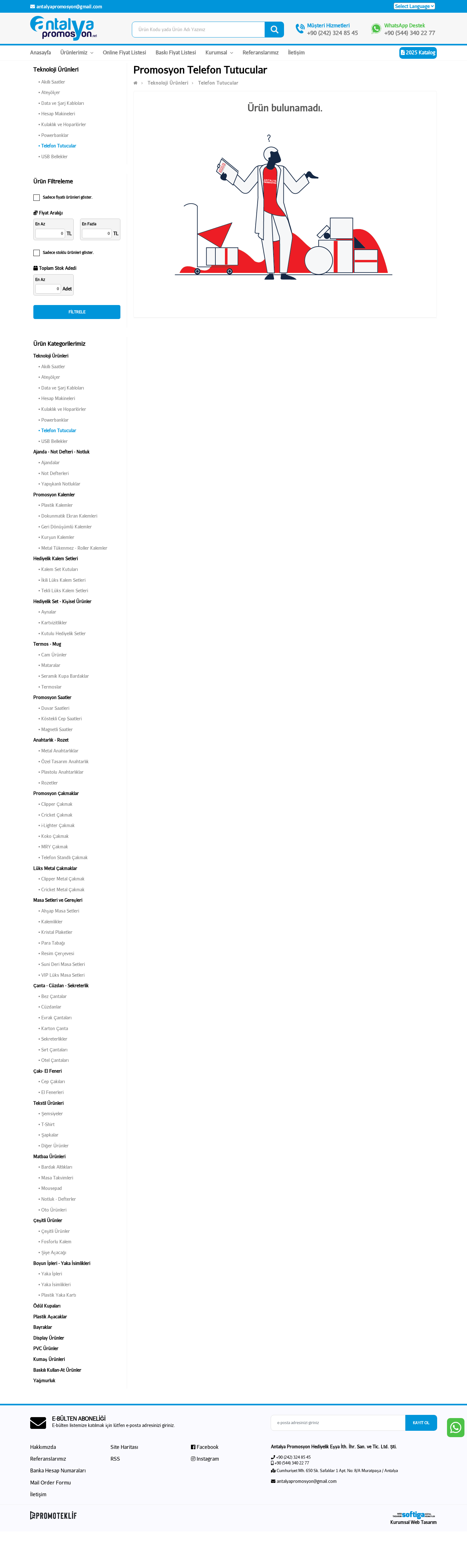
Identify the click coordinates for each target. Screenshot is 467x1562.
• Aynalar (44, 612)
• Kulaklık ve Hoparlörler (59, 124)
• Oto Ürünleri (49, 1209)
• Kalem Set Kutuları (55, 569)
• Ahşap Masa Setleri (56, 910)
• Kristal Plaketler (52, 932)
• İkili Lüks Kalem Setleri (59, 580)
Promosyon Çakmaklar (56, 793)
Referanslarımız (261, 52)
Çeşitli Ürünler (47, 1220)
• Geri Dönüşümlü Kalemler (62, 526)
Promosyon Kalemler (54, 494)
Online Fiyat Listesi (124, 52)
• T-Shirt (44, 1124)
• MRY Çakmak (50, 846)
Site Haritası (124, 1447)
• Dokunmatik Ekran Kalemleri (65, 516)
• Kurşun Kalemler (53, 537)
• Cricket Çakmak (52, 815)
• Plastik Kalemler (53, 505)
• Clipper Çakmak (52, 804)
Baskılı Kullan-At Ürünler (57, 1370)
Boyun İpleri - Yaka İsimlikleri (61, 1263)
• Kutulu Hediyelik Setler (59, 633)
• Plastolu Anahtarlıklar (58, 772)
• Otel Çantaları (51, 1060)
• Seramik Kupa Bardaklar (61, 676)
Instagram (207, 1459)
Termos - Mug (47, 644)
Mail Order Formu (50, 1482)
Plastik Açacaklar (50, 1316)
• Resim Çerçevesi (53, 953)
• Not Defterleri (51, 473)
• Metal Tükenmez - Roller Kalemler (70, 548)
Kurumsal (217, 52)
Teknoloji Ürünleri (50, 355)
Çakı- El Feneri (47, 1071)
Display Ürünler (48, 1338)
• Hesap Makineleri (54, 113)
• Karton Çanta (50, 1028)
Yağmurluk (44, 1380)
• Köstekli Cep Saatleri (57, 718)
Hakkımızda (43, 1447)
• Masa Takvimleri (53, 1177)
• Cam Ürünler (50, 654)
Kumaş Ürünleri (49, 1359)
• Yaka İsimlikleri (52, 1284)
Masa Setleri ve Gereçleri (57, 900)
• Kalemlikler (48, 921)
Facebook (207, 1447)
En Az (40, 223)
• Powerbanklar (51, 135)
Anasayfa (40, 52)
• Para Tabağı (49, 943)
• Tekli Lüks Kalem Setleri (60, 590)
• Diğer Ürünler (51, 1145)
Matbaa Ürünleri (49, 1156)
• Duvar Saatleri (51, 708)
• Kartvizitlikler (50, 622)
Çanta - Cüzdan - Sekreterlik (61, 985)
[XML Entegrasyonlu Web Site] (130, 1515)
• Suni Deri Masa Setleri (59, 964)
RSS (115, 1459)
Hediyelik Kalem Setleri (55, 558)
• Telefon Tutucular (54, 145)
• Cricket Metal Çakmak (59, 889)
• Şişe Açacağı (49, 1252)
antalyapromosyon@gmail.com (68, 6)
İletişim (296, 52)
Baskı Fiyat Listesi (176, 52)
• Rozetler (45, 782)
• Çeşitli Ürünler (51, 1231)
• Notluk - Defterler (54, 1199)
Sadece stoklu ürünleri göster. (68, 252)
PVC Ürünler (45, 1348)
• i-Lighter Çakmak (54, 825)
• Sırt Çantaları (50, 1049)
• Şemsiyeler (48, 1113)
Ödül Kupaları (46, 1305)
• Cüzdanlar (47, 1006)
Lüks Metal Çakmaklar (55, 868)
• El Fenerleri (48, 1092)
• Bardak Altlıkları (52, 1167)
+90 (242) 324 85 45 (332, 32)
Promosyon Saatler (52, 697)
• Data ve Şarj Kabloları (58, 103)
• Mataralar (46, 665)
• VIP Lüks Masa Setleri (59, 975)
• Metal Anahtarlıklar (55, 750)
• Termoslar (47, 686)
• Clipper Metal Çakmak (59, 878)
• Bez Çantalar (50, 996)
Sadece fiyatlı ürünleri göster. (67, 197)
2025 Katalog (420, 52)
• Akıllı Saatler (49, 82)
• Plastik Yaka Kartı (54, 1295)
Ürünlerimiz (74, 52)
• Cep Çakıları (49, 1081)
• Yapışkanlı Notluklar (56, 483)
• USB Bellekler (50, 156)
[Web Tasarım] (413, 1515)
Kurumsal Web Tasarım (413, 1522)
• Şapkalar (45, 1135)
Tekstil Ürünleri (48, 1103)
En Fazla (89, 223)
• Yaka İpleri (47, 1273)
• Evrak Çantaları (52, 1017)
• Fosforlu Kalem (52, 1241)
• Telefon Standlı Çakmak (60, 857)
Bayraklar (42, 1327)
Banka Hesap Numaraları (58, 1470)
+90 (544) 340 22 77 (409, 32)
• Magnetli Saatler (53, 729)
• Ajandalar (46, 462)
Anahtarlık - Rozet (51, 740)
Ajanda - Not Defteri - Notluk (61, 451)
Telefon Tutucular (218, 82)
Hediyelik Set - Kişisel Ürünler (62, 601)
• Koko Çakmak (51, 836)
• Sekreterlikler (50, 1039)
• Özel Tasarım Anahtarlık (61, 761)
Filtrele (77, 311)
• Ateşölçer (46, 92)
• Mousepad (47, 1188)
